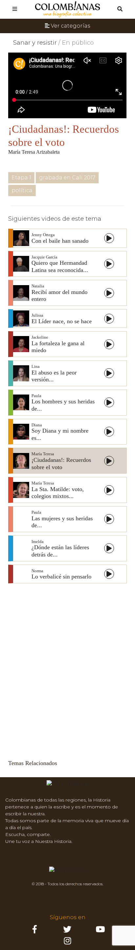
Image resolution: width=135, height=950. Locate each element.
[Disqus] (67, 669)
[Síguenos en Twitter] (67, 931)
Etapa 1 (21, 177)
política (21, 190)
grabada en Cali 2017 (67, 177)
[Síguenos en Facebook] (34, 931)
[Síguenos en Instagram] (100, 931)
